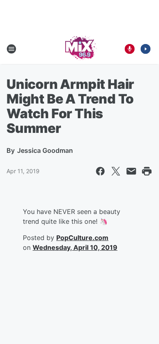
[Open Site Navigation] (11, 49)
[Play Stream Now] (145, 49)
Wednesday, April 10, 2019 (75, 247)
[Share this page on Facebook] (100, 171)
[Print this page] (146, 171)
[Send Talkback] (130, 49)
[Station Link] (79, 49)
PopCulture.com (82, 238)
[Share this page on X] (115, 171)
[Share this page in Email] (131, 171)
